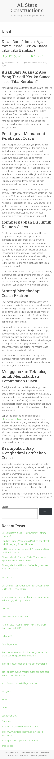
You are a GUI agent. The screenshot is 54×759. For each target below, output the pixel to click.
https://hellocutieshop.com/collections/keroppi (24, 663)
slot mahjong (8, 577)
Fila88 (4, 699)
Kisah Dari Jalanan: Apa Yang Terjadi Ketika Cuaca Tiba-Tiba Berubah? (24, 46)
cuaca (28, 63)
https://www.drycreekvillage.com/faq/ (20, 683)
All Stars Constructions (27, 8)
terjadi (4, 66)
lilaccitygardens (9, 644)
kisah (44, 63)
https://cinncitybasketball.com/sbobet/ (20, 726)
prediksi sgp (7, 746)
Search (5, 507)
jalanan (34, 63)
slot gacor (7, 691)
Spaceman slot (9, 715)
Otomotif (38, 56)
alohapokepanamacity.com (15, 616)
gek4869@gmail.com (15, 56)
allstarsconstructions (12, 419)
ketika (40, 63)
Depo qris (6, 721)
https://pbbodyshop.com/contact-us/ (20, 740)
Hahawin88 (7, 636)
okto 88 (5, 608)
